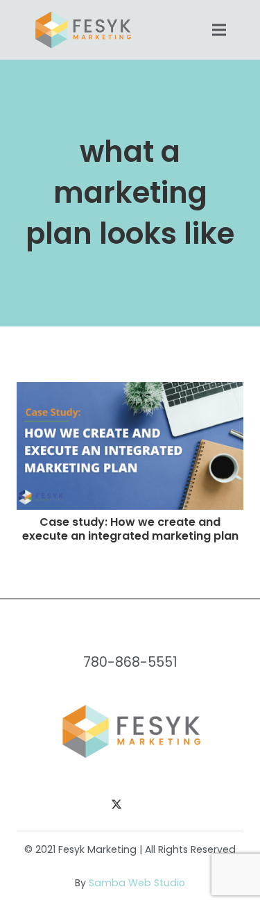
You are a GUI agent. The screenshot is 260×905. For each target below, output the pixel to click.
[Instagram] (172, 806)
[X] (116, 806)
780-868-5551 (130, 662)
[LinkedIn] (144, 806)
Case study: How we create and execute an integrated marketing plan (130, 528)
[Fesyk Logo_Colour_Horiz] (82, 30)
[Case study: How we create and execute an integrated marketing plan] (130, 390)
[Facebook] (89, 806)
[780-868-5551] (130, 635)
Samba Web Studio (137, 883)
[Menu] (219, 30)
